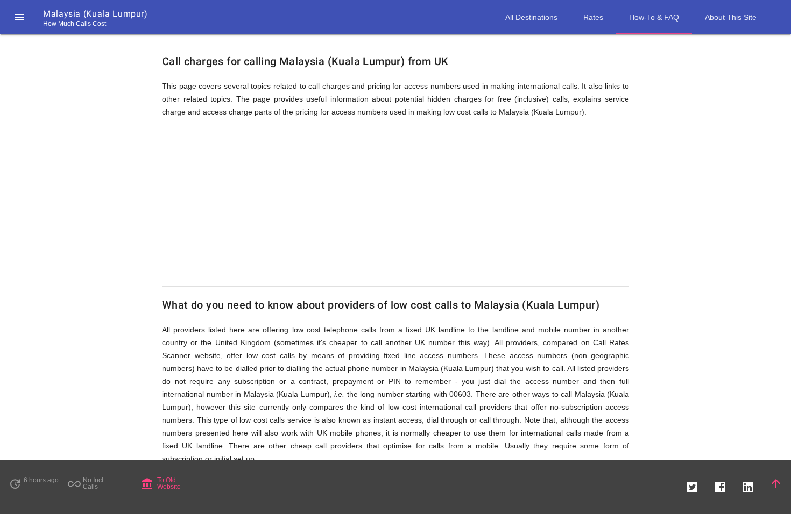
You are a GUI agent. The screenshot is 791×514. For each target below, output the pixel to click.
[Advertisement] (395, 202)
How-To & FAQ (654, 17)
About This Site (731, 17)
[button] (19, 17)
